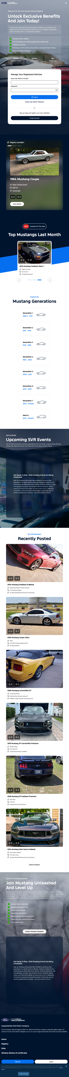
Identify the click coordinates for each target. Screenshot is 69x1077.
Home (3, 1039)
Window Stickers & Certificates (14, 1053)
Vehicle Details (34, 253)
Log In (36, 97)
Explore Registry (34, 865)
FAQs (3, 1048)
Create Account (34, 118)
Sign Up (17, 1062)
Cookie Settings (23, 1074)
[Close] (66, 1066)
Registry (4, 1044)
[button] (19, 280)
